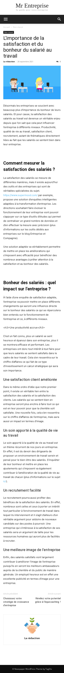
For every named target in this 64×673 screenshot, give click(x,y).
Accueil (6, 27)
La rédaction (9, 61)
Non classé (18, 27)
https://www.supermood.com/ (20, 195)
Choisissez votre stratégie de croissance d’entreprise (16, 602)
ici (4, 481)
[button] (5, 19)
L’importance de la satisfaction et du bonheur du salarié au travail (27, 47)
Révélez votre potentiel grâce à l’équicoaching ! (48, 600)
